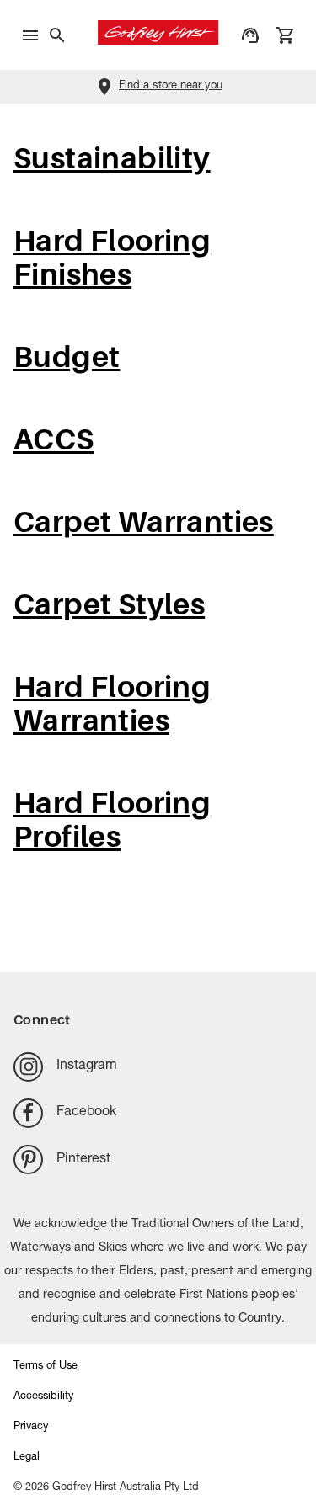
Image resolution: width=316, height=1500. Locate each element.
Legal (26, 1457)
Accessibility (43, 1396)
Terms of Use (45, 1366)
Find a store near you (170, 86)
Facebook (86, 1113)
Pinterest (83, 1160)
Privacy (30, 1427)
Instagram (86, 1066)
